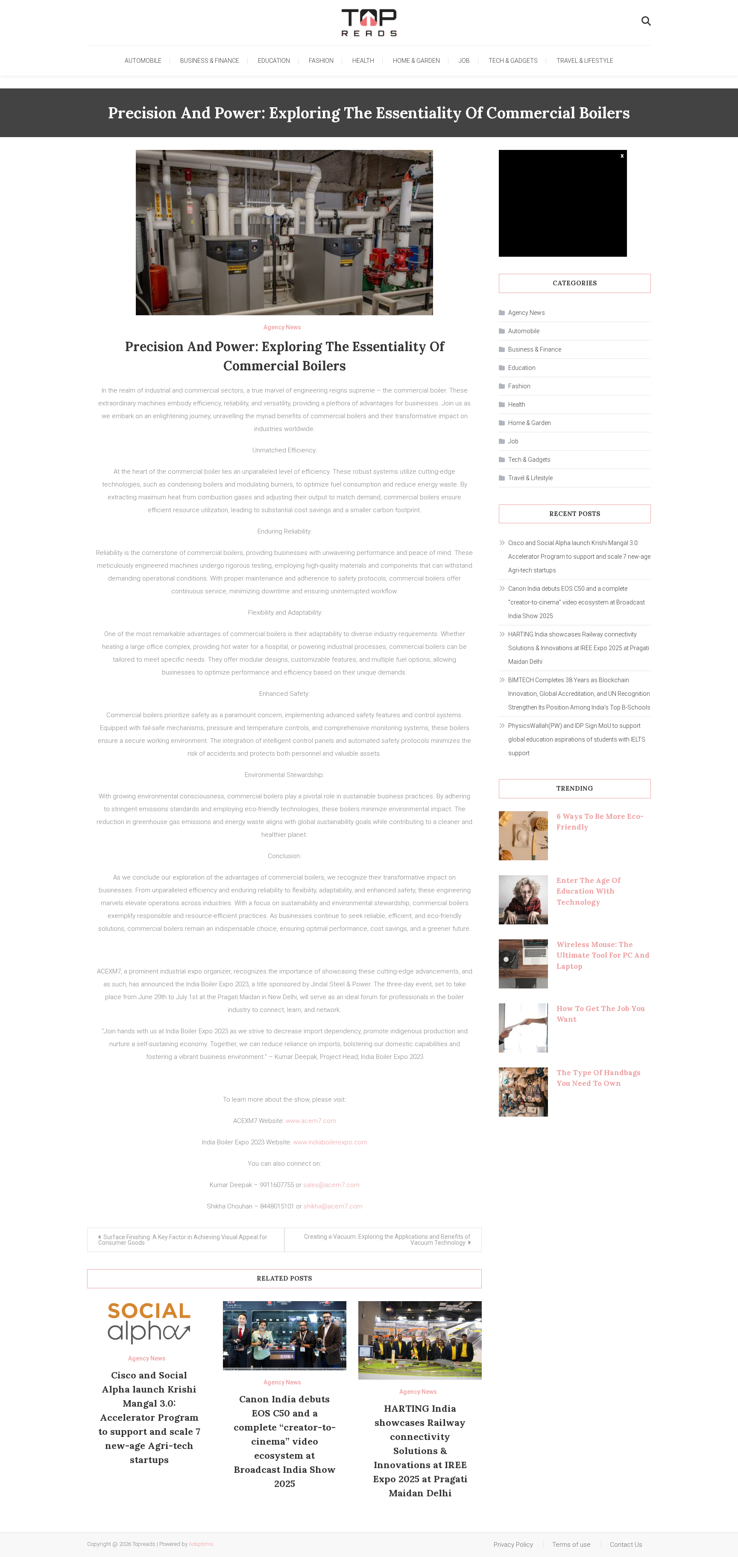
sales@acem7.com (331, 1185)
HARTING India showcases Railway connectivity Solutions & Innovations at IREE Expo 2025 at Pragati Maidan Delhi (420, 1450)
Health (363, 60)
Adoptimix (201, 1544)
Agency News (282, 327)
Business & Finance (209, 60)
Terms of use (571, 1545)
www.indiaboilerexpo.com (330, 1142)
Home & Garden (416, 60)
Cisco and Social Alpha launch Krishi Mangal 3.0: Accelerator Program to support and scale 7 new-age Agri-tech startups (149, 1417)
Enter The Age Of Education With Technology (588, 891)
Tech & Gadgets (513, 60)
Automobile (143, 60)
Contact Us (626, 1545)
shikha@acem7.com (333, 1206)
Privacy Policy (513, 1545)
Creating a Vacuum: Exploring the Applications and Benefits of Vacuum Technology (387, 1239)
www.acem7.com (311, 1121)
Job (464, 60)
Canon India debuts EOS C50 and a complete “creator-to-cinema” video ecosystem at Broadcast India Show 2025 (285, 1441)
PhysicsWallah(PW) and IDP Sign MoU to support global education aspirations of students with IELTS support (576, 739)
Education (274, 60)
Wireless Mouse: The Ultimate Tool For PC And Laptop (603, 955)
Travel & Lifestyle (584, 60)
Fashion (321, 60)
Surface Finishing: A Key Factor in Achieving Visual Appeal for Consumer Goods (182, 1240)
